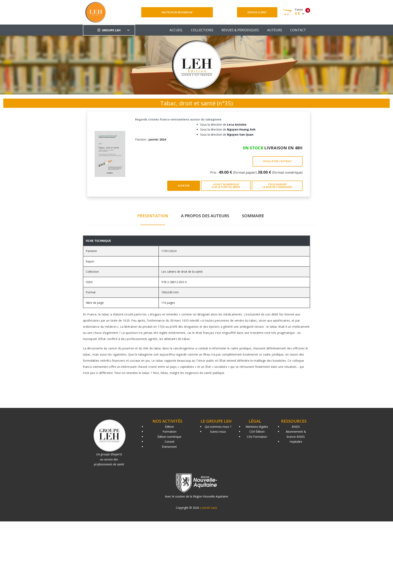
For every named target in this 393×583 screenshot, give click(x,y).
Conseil (169, 441)
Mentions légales (257, 427)
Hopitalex (296, 441)
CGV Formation (257, 437)
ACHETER (184, 185)
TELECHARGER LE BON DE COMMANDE (277, 185)
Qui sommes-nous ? (218, 427)
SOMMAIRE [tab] (253, 215)
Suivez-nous (218, 431)
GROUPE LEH (111, 30)
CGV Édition (257, 431)
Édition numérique (169, 437)
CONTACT (298, 30)
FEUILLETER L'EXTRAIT (277, 161)
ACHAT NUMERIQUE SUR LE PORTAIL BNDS (226, 185)
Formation (169, 431)
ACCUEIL (176, 30)
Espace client (257, 12)
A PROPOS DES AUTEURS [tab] (205, 215)
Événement (169, 447)
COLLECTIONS (202, 30)
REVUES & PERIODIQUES (240, 30)
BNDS (296, 427)
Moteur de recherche (177, 12)
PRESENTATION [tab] (152, 215)
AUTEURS (274, 30)
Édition (169, 427)
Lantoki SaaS (208, 508)
